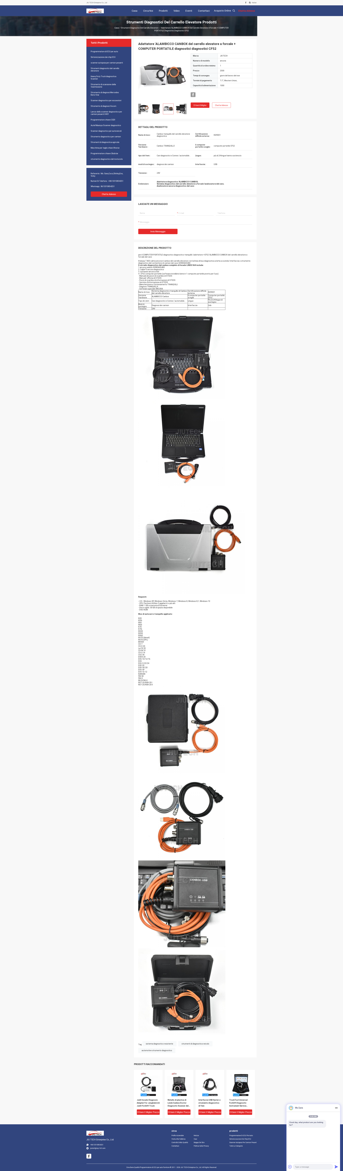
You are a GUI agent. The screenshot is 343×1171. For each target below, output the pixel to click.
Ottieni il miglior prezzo (200, 106)
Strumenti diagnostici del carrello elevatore (140, 28)
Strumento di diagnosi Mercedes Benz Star (105, 93)
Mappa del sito (199, 1142)
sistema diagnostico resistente (159, 1044)
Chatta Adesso (109, 194)
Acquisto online (222, 10)
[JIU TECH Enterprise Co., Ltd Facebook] (246, 2)
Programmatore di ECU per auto (104, 51)
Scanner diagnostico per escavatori (106, 100)
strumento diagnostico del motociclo (107, 159)
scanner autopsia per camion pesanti (107, 63)
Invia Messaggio (157, 231)
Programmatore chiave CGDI (103, 120)
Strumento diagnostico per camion (106, 137)
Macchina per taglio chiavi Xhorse (105, 148)
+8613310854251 (115, 181)
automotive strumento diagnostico (157, 1050)
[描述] (233, 10)
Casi (195, 1139)
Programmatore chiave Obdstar (104, 153)
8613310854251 (108, 186)
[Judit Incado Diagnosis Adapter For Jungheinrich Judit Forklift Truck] (148, 1084)
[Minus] (336, 1107)
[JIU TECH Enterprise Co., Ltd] (95, 11)
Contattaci (175, 1146)
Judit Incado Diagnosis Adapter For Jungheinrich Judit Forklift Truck (148, 1103)
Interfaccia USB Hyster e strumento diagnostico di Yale (209, 1103)
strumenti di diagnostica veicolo (195, 1044)
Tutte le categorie (236, 1146)
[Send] (336, 1167)
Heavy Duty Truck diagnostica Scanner (103, 77)
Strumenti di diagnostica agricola (105, 142)
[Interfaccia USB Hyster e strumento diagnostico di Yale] (210, 1084)
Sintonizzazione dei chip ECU (103, 57)
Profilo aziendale (178, 1135)
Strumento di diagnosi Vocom (103, 106)
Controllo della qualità (180, 1142)
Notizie (196, 1135)
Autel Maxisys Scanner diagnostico (106, 125)
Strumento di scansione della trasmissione (103, 85)
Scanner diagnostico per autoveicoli (106, 131)
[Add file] (290, 1167)
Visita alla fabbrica (178, 1139)
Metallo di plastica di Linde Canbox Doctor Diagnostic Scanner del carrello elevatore (178, 1103)
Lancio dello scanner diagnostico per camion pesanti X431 (106, 113)
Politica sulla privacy (201, 1146)
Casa (116, 28)
